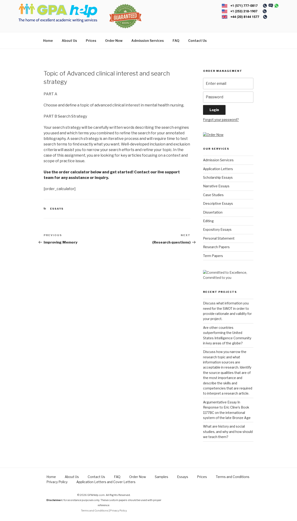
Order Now (114, 41)
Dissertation (213, 212)
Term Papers (213, 256)
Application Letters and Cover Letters (106, 482)
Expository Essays (217, 229)
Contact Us (197, 41)
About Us (69, 41)
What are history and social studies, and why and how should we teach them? (228, 431)
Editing (208, 221)
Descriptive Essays (218, 203)
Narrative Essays (216, 186)
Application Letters (218, 169)
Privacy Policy (57, 482)
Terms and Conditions (232, 477)
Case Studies (213, 195)
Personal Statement (219, 238)
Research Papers (216, 247)
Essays (57, 208)
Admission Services (147, 41)
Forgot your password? (221, 120)
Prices (91, 41)
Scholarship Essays (218, 177)
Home (48, 41)
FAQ (176, 41)
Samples (161, 477)
